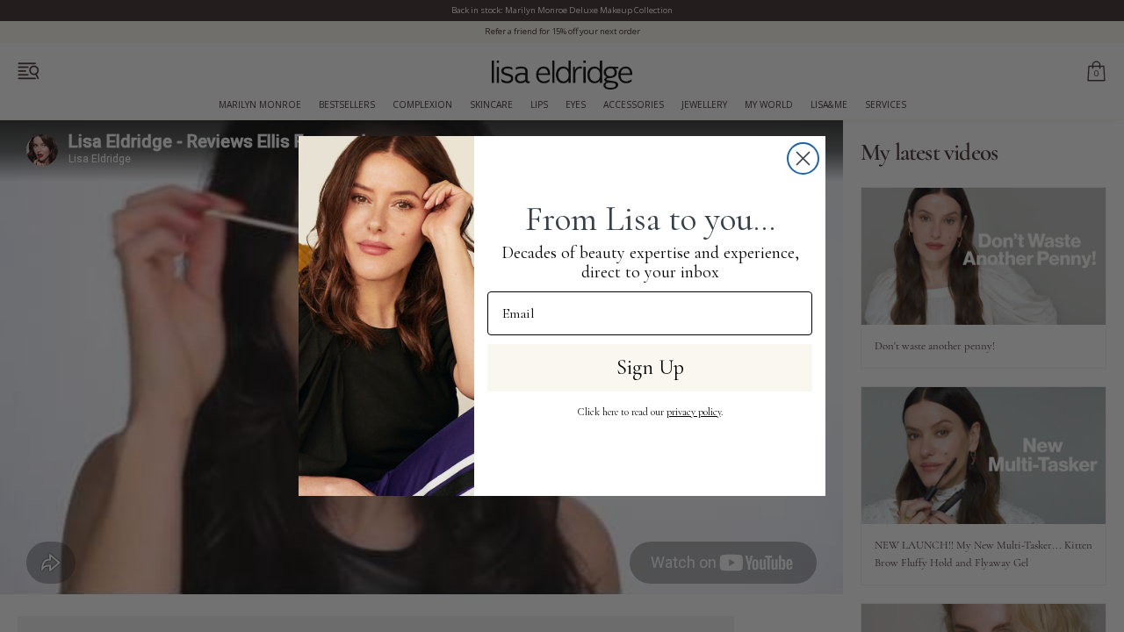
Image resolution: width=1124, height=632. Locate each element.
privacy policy (693, 412)
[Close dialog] (803, 158)
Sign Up (650, 367)
